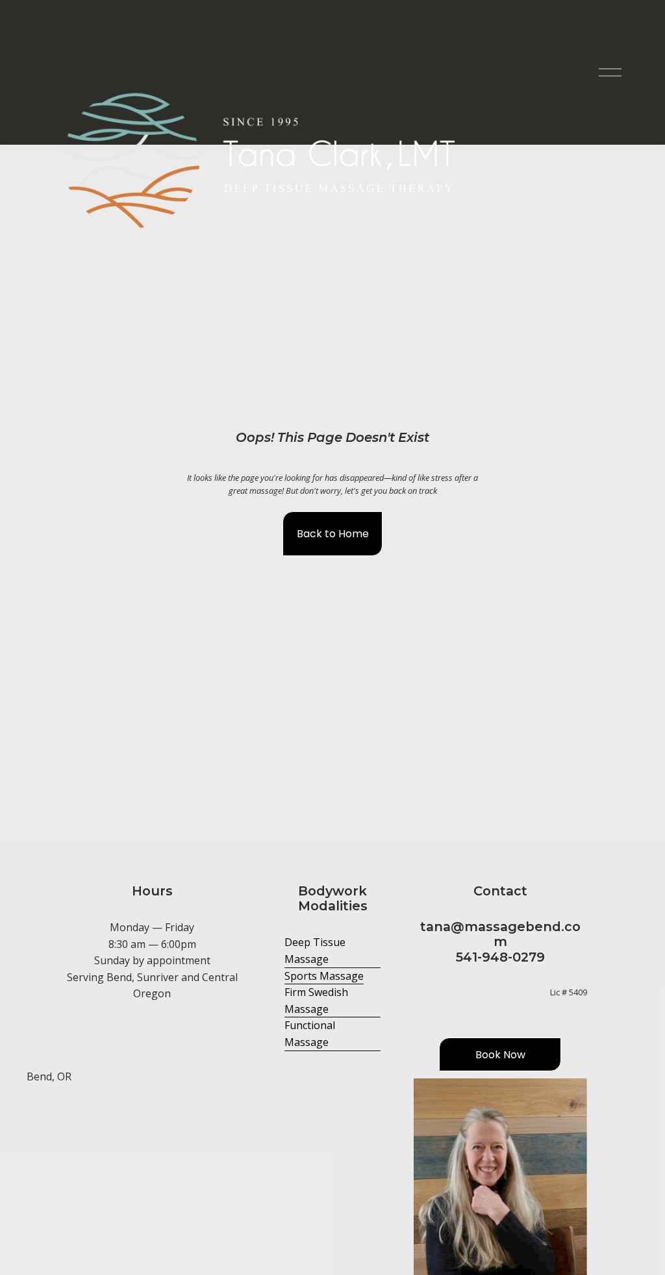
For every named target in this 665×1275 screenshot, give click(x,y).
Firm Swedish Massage (316, 1000)
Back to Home (333, 533)
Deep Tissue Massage (314, 950)
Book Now (500, 1054)
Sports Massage (324, 976)
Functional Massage (309, 1033)
